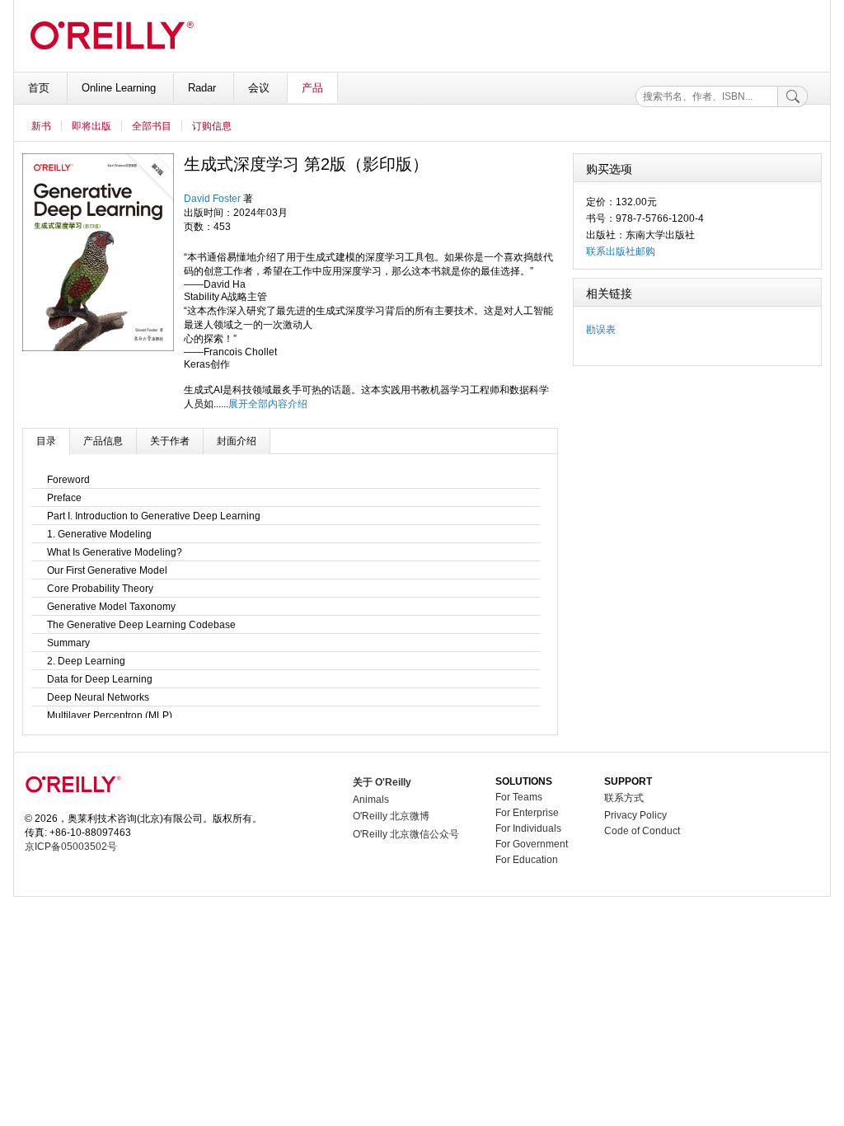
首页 (40, 88)
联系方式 (624, 798)
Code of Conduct (642, 831)
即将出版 (91, 126)
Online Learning (120, 88)
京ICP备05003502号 (71, 846)
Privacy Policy (635, 815)
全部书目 (151, 126)
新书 (41, 126)
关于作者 (170, 441)
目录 (46, 441)
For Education (526, 860)
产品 (312, 88)
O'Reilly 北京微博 (391, 816)
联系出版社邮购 (620, 251)
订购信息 (212, 126)
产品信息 (103, 441)
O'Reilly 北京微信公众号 (406, 834)
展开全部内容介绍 (267, 404)
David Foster (212, 198)
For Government (531, 844)
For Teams (518, 797)
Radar (203, 88)
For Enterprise (527, 813)
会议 (260, 88)
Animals (371, 799)
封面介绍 (236, 441)
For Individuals (528, 828)
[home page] (73, 806)
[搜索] (793, 96)
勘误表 (601, 329)
